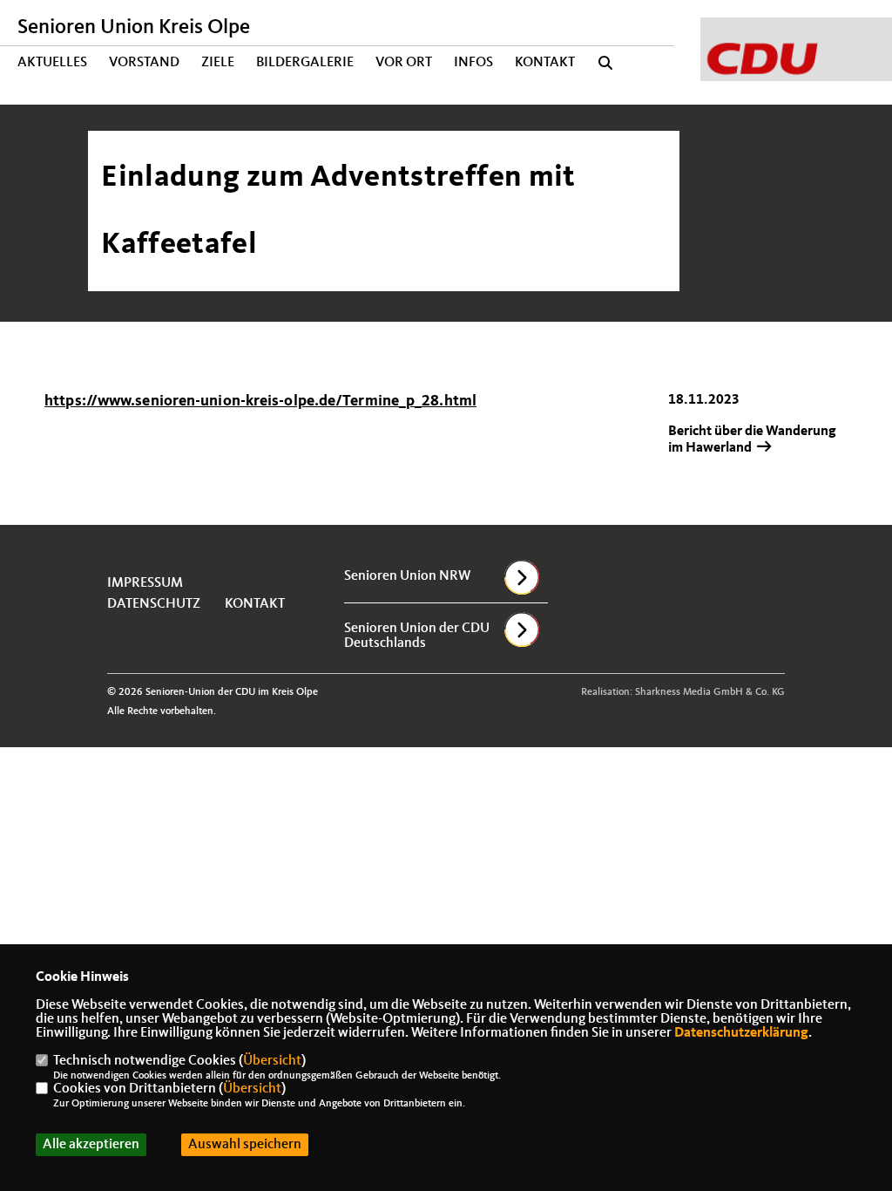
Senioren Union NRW (407, 576)
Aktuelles (52, 63)
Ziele (217, 63)
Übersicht (272, 1061)
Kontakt (545, 63)
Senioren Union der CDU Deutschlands (417, 636)
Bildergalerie (305, 63)
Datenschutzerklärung (741, 1033)
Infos (473, 63)
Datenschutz (153, 604)
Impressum (145, 583)
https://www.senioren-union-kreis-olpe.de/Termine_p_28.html (260, 401)
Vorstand (144, 63)
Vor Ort (403, 63)
